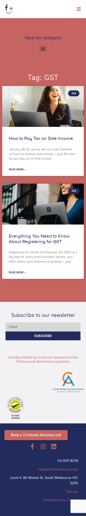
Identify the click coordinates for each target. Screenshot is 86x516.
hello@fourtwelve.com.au (58, 469)
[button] (43, 48)
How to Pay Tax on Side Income (41, 138)
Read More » (17, 169)
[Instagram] (43, 446)
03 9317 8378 (68, 461)
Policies (72, 492)
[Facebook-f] (32, 446)
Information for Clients (60, 500)
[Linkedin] (53, 446)
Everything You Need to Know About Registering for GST (39, 238)
